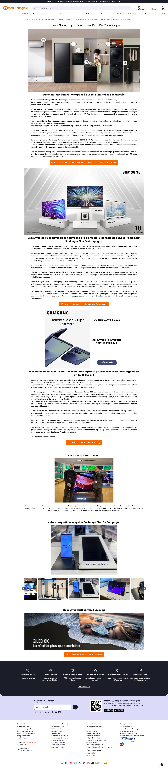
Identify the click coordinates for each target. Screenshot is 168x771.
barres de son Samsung (78, 291)
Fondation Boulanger (58, 742)
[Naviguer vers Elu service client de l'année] (135, 744)
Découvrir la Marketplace (128, 733)
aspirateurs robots (47, 145)
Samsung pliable (117, 401)
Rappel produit (90, 753)
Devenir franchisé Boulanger (129, 729)
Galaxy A (51, 385)
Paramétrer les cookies (93, 736)
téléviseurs (122, 246)
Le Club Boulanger (57, 740)
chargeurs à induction (40, 406)
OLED (126, 253)
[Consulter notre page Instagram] (59, 712)
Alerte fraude (90, 755)
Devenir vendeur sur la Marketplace (132, 736)
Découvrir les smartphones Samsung (84, 442)
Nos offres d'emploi (126, 727)
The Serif (34, 272)
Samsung (35, 102)
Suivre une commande (25, 731)
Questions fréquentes (24, 729)
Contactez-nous (23, 727)
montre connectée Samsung (114, 411)
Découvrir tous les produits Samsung (84, 654)
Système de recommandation (96, 740)
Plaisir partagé (56, 729)
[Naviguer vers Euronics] (135, 739)
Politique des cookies (93, 738)
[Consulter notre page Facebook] (52, 712)
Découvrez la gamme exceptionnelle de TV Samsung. (84, 304)
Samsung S (38, 392)
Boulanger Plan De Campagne (55, 100)
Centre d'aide (22, 738)
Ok (75, 707)
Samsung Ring (96, 420)
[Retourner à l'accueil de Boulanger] (15, 8)
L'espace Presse (56, 731)
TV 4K (71, 258)
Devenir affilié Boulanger (128, 731)
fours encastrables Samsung (60, 121)
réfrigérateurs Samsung (44, 109)
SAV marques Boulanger (59, 738)
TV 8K (104, 258)
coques (134, 404)
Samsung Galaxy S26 (84, 392)
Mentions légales (91, 731)
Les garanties (90, 729)
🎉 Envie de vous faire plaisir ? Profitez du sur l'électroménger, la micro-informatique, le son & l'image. (84, 1)
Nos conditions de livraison (26, 733)
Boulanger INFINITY (57, 747)
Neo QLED (45, 253)
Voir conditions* (84, 687)
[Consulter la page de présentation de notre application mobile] (108, 710)
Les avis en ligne (91, 742)
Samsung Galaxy (103, 380)
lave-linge (39, 130)
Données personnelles (93, 733)
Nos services (55, 733)
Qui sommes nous (57, 727)
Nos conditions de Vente (94, 727)
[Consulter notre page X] (56, 712)
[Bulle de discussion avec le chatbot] (162, 764)
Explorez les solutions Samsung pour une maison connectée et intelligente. (84, 162)
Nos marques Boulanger (59, 736)
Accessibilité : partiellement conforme (99, 747)
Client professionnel (58, 745)
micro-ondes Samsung (63, 126)
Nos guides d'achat (23, 736)
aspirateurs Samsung (47, 140)
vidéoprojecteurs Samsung (65, 282)
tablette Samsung (90, 430)
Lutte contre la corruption (94, 745)
